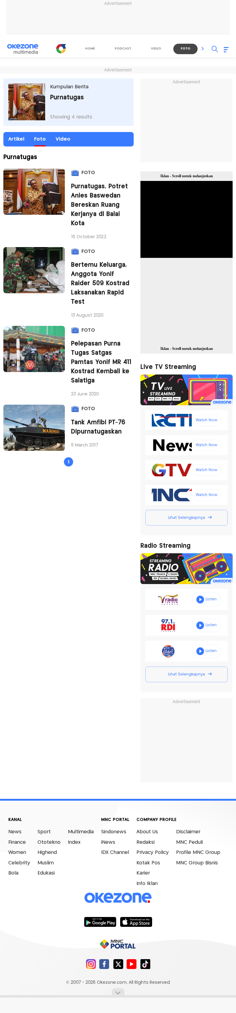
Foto (40, 139)
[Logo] (61, 49)
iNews (108, 842)
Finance (17, 842)
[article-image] (34, 192)
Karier (143, 873)
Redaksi (145, 842)
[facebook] (104, 964)
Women (17, 852)
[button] (203, 48)
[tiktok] (145, 964)
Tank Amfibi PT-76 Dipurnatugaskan (98, 427)
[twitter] (118, 964)
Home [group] (90, 48)
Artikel (16, 139)
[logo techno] (26, 49)
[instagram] (91, 964)
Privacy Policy (152, 852)
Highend (47, 852)
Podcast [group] (123, 48)
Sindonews (113, 832)
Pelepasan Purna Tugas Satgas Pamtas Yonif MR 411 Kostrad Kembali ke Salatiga (101, 362)
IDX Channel (115, 852)
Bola (13, 873)
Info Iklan (147, 883)
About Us (147, 832)
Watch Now (206, 420)
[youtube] (132, 964)
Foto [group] (185, 48)
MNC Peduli (189, 842)
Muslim (45, 863)
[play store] (100, 921)
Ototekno (49, 842)
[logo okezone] (118, 898)
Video (63, 139)
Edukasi (46, 873)
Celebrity (19, 863)
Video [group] (156, 48)
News (15, 832)
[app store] (136, 921)
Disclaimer (188, 832)
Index (74, 842)
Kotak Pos (148, 863)
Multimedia (81, 832)
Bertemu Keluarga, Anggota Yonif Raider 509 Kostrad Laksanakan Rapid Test (100, 283)
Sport (44, 832)
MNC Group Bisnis (197, 863)
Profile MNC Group (198, 852)
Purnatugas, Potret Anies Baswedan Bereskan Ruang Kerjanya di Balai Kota (99, 205)
